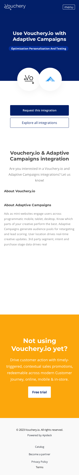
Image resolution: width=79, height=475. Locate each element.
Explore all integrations (39, 122)
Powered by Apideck (39, 435)
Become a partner (39, 454)
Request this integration (40, 110)
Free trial (39, 392)
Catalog (39, 447)
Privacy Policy (39, 461)
